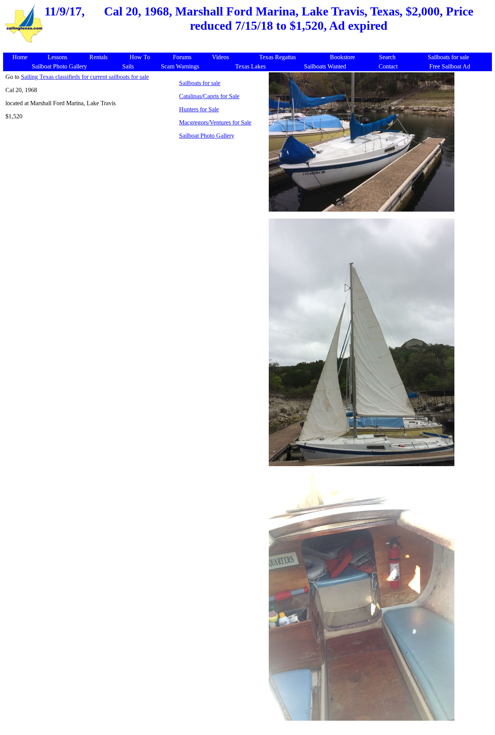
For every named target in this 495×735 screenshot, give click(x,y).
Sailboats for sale (199, 83)
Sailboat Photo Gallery (206, 135)
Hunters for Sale (199, 109)
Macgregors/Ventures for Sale (215, 122)
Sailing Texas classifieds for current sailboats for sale (85, 77)
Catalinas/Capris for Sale (209, 96)
